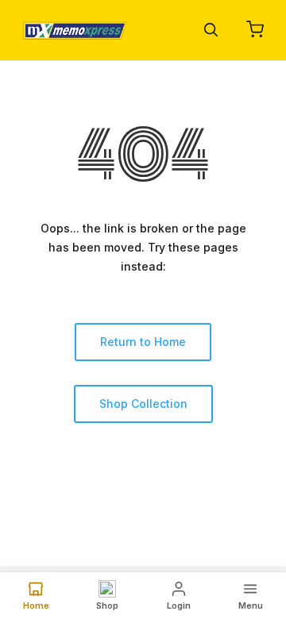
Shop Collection (143, 403)
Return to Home (143, 341)
